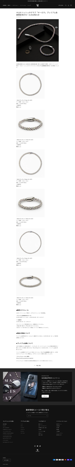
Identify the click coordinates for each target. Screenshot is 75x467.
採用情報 (57, 429)
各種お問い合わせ (59, 434)
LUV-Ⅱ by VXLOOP (6, 427)
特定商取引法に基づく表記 (42, 427)
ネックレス (22, 431)
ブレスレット (23, 429)
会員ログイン (41, 433)
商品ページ (18, 107)
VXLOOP (4, 425)
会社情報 (57, 427)
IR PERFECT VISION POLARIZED (8, 433)
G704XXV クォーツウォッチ (7, 429)
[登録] (46, 415)
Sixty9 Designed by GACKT (7, 436)
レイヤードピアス (5, 440)
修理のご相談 (41, 434)
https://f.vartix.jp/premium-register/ (24, 358)
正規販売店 (58, 425)
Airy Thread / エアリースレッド (8, 442)
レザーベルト (23, 433)
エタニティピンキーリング (7, 438)
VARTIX (7, 464)
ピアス (22, 425)
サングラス (22, 427)
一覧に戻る (38, 365)
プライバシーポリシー (59, 433)
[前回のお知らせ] (3, 1)
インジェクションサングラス (7, 434)
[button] (9, 5)
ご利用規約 (58, 431)
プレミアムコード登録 (42, 431)
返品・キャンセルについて (42, 425)
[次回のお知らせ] (71, 1)
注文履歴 (40, 429)
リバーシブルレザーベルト (7, 431)
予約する (45, 396)
